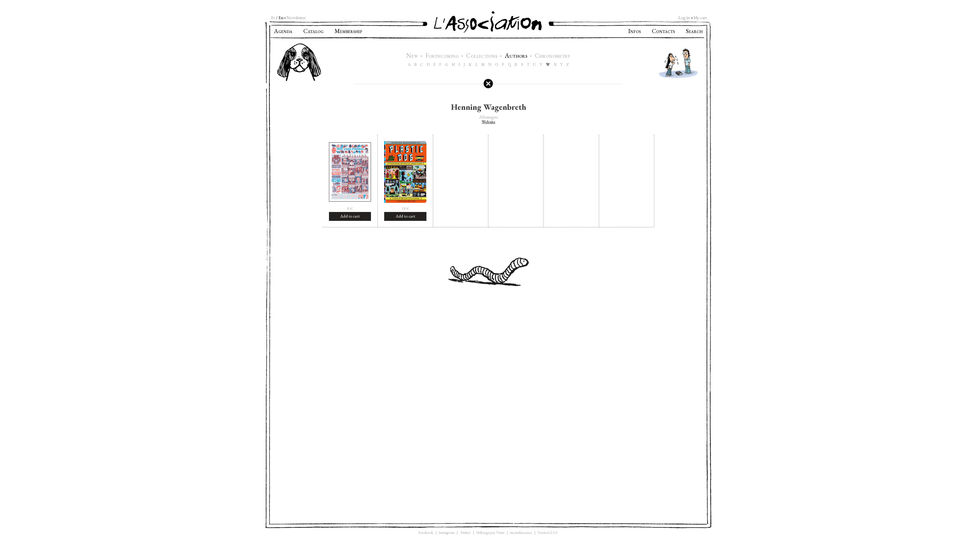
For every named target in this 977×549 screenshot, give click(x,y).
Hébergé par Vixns (490, 532)
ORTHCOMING (442, 56)
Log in (684, 17)
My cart (700, 17)
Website (488, 122)
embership (348, 31)
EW (412, 56)
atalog (313, 31)
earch (694, 31)
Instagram (446, 532)
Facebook (426, 532)
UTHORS (516, 56)
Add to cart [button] (350, 216)
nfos (634, 31)
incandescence (521, 532)
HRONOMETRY (552, 56)
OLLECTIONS (482, 56)
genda (283, 31)
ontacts (663, 31)
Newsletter (296, 17)
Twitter (465, 532)
